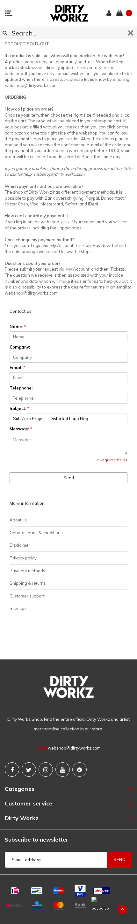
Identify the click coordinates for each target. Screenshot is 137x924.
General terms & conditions (36, 532)
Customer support (27, 595)
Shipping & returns (28, 583)
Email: (17, 367)
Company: (20, 347)
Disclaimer (20, 545)
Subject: (19, 408)
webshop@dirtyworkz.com (74, 748)
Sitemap (18, 608)
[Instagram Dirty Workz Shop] (46, 769)
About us (18, 519)
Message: (21, 428)
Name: (18, 326)
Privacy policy (23, 557)
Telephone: (21, 387)
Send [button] (68, 477)
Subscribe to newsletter (36, 839)
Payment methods (27, 570)
